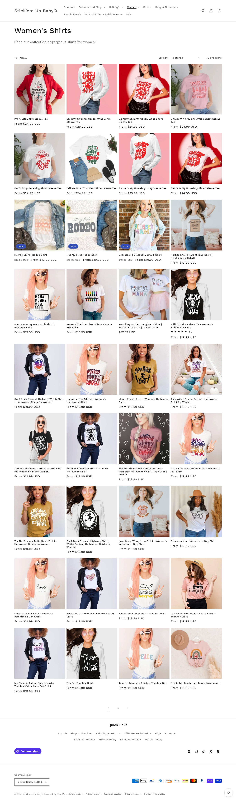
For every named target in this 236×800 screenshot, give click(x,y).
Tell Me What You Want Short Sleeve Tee (92, 188)
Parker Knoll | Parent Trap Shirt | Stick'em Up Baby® (191, 256)
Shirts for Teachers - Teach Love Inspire (196, 683)
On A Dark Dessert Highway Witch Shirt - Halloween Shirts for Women (39, 400)
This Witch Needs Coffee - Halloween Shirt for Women (194, 400)
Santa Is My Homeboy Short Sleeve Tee (195, 188)
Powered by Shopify (54, 794)
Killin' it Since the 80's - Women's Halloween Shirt (192, 326)
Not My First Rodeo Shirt (82, 254)
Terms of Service (84, 739)
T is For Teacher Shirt (80, 683)
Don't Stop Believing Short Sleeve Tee (38, 188)
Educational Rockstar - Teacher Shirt (142, 613)
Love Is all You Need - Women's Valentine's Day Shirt (33, 615)
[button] (92, 7)
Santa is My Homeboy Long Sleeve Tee (142, 188)
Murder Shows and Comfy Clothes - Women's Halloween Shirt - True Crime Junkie (143, 471)
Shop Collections (81, 733)
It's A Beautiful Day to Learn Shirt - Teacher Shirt (193, 615)
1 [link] (108, 708)
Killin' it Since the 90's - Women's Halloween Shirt (88, 470)
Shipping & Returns (108, 733)
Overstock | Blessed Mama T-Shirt (140, 254)
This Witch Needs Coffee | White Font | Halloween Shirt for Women (38, 470)
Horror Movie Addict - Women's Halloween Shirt (86, 400)
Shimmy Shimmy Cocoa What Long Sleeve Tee (88, 120)
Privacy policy (93, 794)
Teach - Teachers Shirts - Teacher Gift (143, 683)
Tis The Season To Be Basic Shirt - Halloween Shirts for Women (35, 543)
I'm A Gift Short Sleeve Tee (31, 118)
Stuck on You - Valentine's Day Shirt (193, 541)
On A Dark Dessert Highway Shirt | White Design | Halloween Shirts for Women (89, 544)
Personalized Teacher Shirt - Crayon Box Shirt (89, 326)
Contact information (155, 794)
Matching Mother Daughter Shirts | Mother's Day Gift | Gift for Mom (140, 326)
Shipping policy (133, 794)
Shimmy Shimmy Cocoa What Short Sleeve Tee (141, 120)
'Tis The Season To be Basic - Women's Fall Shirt (195, 470)
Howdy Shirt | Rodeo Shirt (30, 254)
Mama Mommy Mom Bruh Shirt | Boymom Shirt (34, 326)
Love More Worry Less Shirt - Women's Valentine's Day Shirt (143, 543)
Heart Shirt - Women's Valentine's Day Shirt (90, 615)
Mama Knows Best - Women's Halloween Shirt (144, 400)
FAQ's (158, 733)
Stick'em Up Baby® (33, 794)
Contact (170, 733)
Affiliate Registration (137, 733)
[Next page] (127, 708)
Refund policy (153, 739)
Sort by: (163, 57)
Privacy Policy (107, 739)
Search (62, 733)
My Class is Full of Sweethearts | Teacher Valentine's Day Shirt (34, 684)
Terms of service (112, 794)
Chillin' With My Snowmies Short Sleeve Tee (196, 120)
